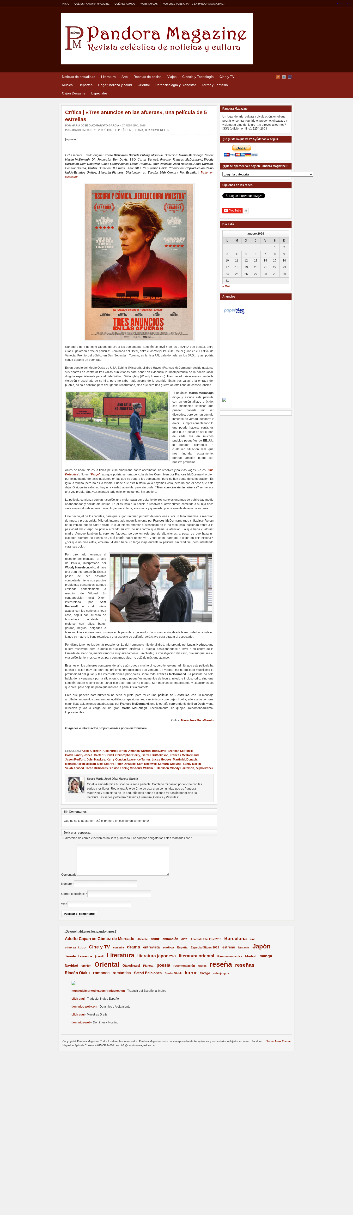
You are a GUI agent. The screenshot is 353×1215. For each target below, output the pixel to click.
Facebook (290, 77)
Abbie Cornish (91, 751)
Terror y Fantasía (215, 85)
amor (155, 939)
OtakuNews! (131, 965)
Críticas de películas (116, 130)
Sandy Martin (192, 764)
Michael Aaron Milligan (80, 764)
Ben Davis (159, 751)
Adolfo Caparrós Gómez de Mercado (99, 938)
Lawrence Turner (138, 759)
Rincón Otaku (77, 973)
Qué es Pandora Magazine (92, 3)
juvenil (99, 956)
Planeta (148, 965)
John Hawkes (96, 759)
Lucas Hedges (161, 759)
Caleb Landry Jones (78, 755)
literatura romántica (229, 956)
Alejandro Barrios (115, 751)
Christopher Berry (127, 755)
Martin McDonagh (185, 759)
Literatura (108, 77)
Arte (125, 77)
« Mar (226, 286)
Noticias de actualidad (78, 77)
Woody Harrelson (182, 768)
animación (170, 939)
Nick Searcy (105, 764)
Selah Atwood (74, 768)
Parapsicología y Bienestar (175, 85)
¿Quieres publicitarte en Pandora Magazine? (194, 3)
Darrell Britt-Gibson (155, 755)
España (182, 947)
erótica (168, 947)
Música (67, 85)
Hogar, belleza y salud (115, 85)
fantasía (243, 947)
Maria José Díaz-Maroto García (95, 125)
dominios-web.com (84, 1006)
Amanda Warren (139, 751)
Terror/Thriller (157, 130)
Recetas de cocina (148, 77)
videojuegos (221, 973)
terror (191, 972)
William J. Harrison (156, 768)
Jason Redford (75, 759)
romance (101, 973)
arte (184, 939)
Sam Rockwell (147, 764)
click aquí (78, 998)
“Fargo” (95, 474)
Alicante (142, 939)
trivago (205, 973)
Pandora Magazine (157, 38)
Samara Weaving (169, 764)
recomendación (184, 965)
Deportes (85, 85)
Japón (261, 946)
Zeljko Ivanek (204, 768)
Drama (138, 130)
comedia (118, 947)
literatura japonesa (156, 955)
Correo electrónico (73, 894)
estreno (228, 947)
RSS (278, 77)
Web (64, 904)
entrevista (151, 947)
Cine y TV (226, 77)
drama (133, 947)
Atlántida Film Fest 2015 (206, 939)
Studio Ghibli (173, 973)
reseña (221, 964)
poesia (163, 965)
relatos (202, 965)
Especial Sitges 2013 (205, 947)
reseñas (245, 965)
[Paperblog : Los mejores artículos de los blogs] (234, 314)
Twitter (284, 77)
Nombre (66, 883)
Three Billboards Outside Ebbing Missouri (113, 768)
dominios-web (81, 1022)
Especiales (99, 93)
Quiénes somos (125, 3)
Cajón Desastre (73, 93)
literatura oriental (196, 955)
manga (266, 956)
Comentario (69, 874)
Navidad (71, 965)
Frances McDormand (184, 755)
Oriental (144, 85)
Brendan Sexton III (180, 751)
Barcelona (235, 938)
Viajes (171, 77)
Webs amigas (149, 3)
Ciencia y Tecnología (198, 77)
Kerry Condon (116, 759)
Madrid (250, 956)
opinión (86, 965)
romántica (122, 973)
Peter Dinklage (126, 764)
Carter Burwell (104, 755)
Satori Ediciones (148, 973)
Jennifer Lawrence (78, 956)
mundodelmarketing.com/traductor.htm (98, 990)
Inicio (65, 3)
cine (252, 939)
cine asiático (75, 947)
